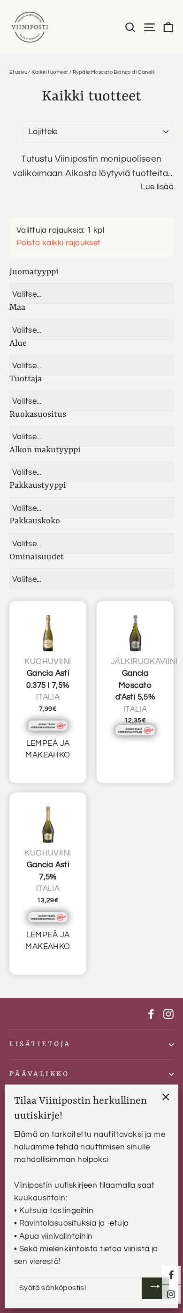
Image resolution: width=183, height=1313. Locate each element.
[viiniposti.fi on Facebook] (151, 1013)
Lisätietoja (40, 1044)
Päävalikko (39, 1074)
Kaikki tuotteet (49, 72)
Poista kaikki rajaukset (58, 243)
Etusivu (18, 72)
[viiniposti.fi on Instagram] (168, 1013)
